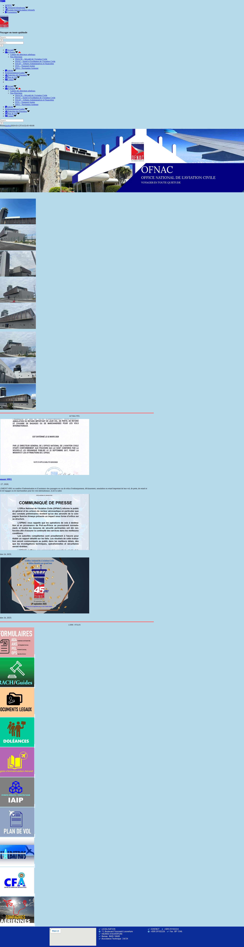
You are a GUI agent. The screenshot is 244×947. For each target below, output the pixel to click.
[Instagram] (2, 1)
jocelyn (8, 126)
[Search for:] (12, 37)
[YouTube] (4, 1)
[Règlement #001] (44, 474)
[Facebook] (0, 1)
